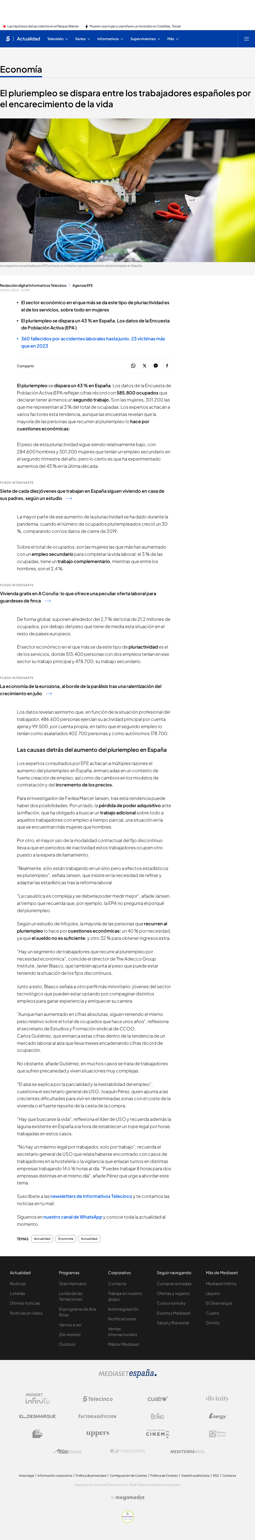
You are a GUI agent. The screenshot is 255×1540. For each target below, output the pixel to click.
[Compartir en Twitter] (144, 366)
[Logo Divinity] (217, 1399)
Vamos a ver (70, 1324)
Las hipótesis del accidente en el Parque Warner (43, 26)
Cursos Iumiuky (171, 1303)
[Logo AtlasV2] (67, 1451)
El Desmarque (219, 1303)
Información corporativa (55, 1475)
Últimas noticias (25, 1303)
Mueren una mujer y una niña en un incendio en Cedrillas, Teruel (135, 26)
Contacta (117, 1283)
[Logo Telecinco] (98, 1399)
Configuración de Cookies (128, 1475)
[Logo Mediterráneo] (187, 1451)
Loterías (17, 1293)
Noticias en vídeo (26, 1313)
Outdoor (67, 1344)
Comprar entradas (174, 1283)
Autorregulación (123, 1309)
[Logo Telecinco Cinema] (157, 1434)
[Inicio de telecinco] (8, 38)
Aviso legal (26, 1475)
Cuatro (212, 1313)
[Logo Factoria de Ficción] (98, 1416)
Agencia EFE (82, 285)
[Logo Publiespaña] (127, 1451)
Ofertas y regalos (173, 1293)
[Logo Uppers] (97, 1434)
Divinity (213, 1322)
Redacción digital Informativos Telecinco (33, 285)
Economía (21, 69)
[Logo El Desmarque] (37, 1416)
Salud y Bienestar (173, 1322)
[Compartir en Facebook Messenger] (155, 366)
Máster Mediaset (123, 1344)
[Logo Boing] (157, 1416)
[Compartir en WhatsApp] (133, 366)
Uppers (213, 1293)
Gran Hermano (72, 1283)
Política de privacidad (91, 1475)
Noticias (18, 1283)
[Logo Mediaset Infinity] (38, 1399)
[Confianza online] (128, 1521)
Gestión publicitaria (195, 1475)
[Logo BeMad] (37, 1434)
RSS (216, 1475)
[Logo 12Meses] (217, 1434)
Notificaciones (122, 1318)
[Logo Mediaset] (127, 1376)
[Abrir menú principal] (246, 38)
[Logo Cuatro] (158, 1399)
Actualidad (28, 38)
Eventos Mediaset (174, 1313)
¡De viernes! (70, 1334)
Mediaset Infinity (221, 1283)
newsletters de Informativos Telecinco (91, 1196)
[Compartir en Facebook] (167, 366)
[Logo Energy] (217, 1416)
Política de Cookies (164, 1475)
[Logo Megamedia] (130, 1497)
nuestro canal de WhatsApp (72, 1217)
